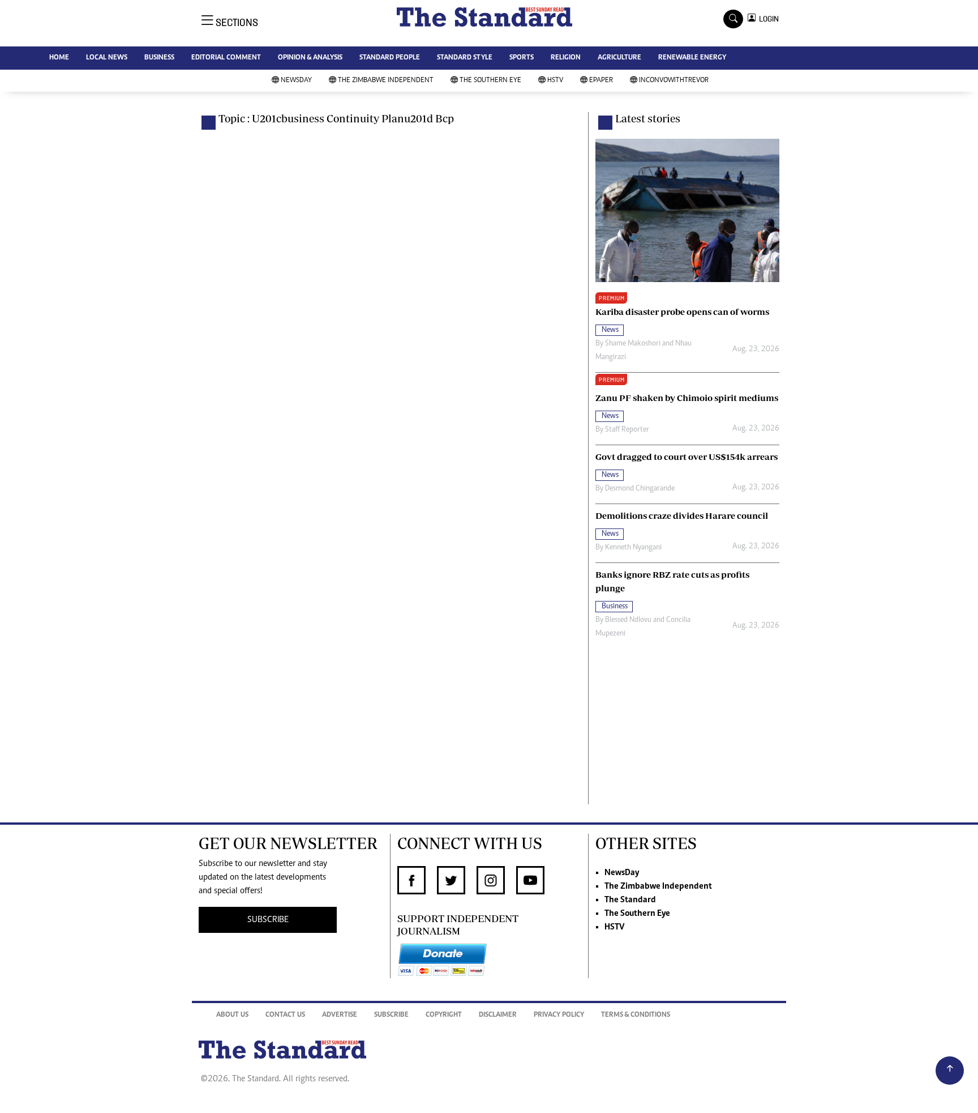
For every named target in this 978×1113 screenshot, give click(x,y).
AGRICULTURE (619, 58)
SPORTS (521, 58)
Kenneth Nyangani (633, 548)
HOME (59, 58)
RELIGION (566, 58)
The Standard (630, 900)
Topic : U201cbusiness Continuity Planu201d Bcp (336, 118)
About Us (232, 1015)
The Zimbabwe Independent (386, 80)
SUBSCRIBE (268, 919)
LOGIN (767, 19)
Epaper (601, 80)
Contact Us (285, 1015)
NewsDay (296, 80)
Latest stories (647, 118)
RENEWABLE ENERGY (692, 58)
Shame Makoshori (632, 344)
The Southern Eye (490, 80)
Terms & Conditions (635, 1015)
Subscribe (391, 1015)
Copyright (444, 1015)
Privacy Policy (559, 1015)
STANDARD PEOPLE (389, 58)
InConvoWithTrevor (674, 80)
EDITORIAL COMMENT (226, 58)
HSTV (555, 80)
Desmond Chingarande (640, 489)
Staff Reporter (627, 430)
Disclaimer (498, 1015)
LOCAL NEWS (106, 58)
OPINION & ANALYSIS (310, 58)
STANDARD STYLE (464, 58)
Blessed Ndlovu (628, 620)
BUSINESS (159, 58)
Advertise (339, 1015)
